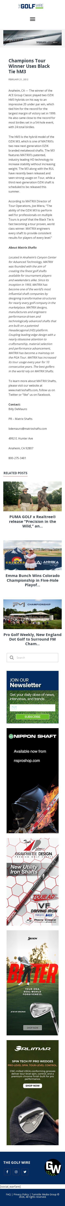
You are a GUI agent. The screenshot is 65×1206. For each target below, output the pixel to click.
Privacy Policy (21, 1194)
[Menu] (33, 19)
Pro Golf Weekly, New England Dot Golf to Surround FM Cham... (32, 639)
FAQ (8, 1194)
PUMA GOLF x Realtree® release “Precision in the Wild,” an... (32, 521)
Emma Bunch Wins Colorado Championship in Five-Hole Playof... (33, 580)
